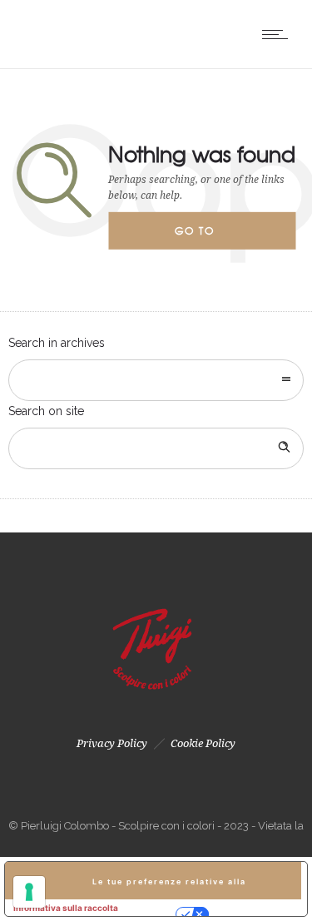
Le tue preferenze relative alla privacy (169, 888)
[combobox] (156, 380)
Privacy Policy (112, 743)
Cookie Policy (203, 743)
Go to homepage (209, 236)
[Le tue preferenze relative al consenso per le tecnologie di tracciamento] (29, 892)
